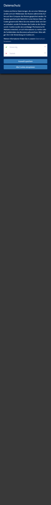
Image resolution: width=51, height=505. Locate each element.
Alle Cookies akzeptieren (25, 67)
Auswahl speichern (25, 61)
